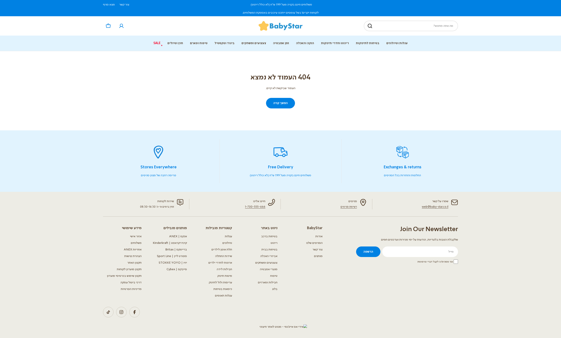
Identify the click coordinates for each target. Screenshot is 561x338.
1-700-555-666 (255, 206)
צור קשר (124, 4)
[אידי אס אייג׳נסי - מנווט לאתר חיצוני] (283, 326)
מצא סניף (109, 4)
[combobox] (411, 26)
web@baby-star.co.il (435, 206)
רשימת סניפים (349, 206)
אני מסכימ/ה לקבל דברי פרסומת (435, 262)
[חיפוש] (370, 26)
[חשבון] (121, 26)
